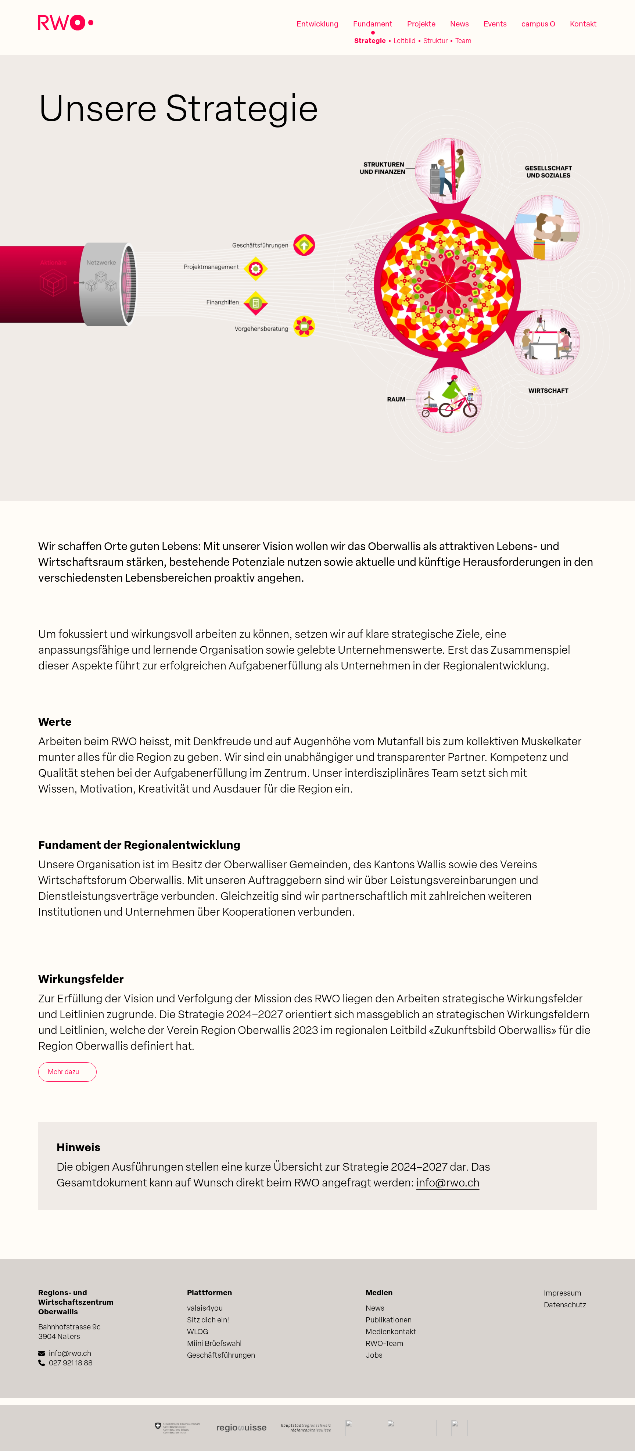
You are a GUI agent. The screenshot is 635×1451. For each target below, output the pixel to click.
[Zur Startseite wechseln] (65, 22)
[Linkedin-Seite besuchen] (549, 1328)
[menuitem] (317, 25)
